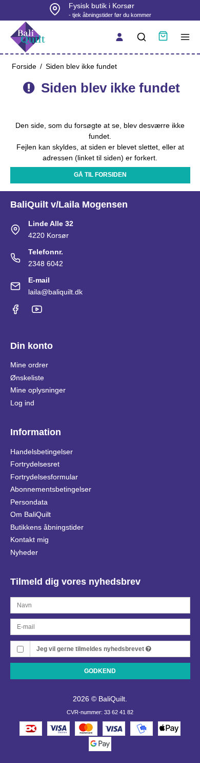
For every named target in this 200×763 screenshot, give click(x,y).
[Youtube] (37, 312)
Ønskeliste (27, 378)
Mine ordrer (29, 365)
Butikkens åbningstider (47, 527)
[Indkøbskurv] (163, 37)
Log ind (22, 403)
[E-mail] (100, 626)
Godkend (100, 671)
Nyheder (24, 552)
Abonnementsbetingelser (50, 489)
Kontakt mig (29, 539)
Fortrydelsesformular (44, 477)
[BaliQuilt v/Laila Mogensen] (27, 37)
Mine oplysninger (38, 390)
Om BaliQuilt (30, 514)
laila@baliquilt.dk (55, 292)
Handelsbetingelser (41, 452)
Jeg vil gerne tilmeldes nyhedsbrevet (91, 649)
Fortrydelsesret (34, 464)
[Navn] (100, 604)
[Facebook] (15, 312)
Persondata (29, 502)
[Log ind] (119, 37)
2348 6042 (45, 263)
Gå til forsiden (100, 174)
